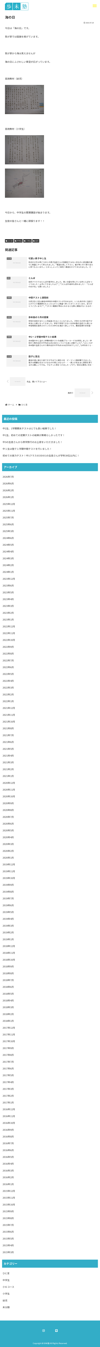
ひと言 (10, 241)
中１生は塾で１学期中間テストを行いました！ (27, 448)
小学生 (28, 241)
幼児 (36, 241)
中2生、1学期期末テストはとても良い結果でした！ (30, 428)
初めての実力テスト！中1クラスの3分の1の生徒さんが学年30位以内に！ (41, 455)
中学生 (19, 241)
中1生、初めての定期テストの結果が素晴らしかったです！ (34, 435)
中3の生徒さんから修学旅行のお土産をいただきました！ (33, 442)
